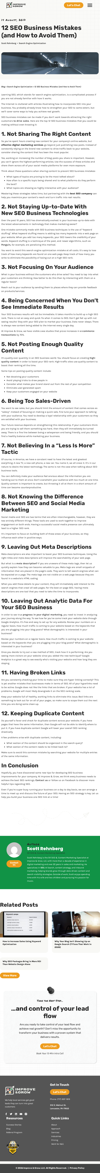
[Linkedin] (16, 1114)
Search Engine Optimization (32, 43)
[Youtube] (21, 1114)
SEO (42, 867)
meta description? (26, 563)
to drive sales (21, 120)
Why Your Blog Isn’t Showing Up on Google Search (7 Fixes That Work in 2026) (73, 944)
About (54, 1124)
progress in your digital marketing (42, 614)
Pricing (54, 1140)
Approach (55, 1128)
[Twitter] (11, 1114)
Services (55, 1132)
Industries (56, 1136)
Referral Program (14, 1132)
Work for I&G (57, 1144)
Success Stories (13, 1124)
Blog (3, 86)
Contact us (41, 780)
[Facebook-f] (6, 1114)
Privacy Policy (77, 1168)
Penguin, (6, 244)
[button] (90, 5)
